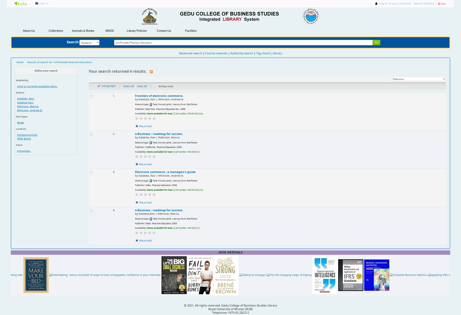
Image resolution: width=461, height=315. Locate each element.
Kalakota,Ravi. (25, 103)
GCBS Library (23, 3)
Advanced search (190, 53)
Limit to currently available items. (37, 86)
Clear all (142, 86)
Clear (443, 3)
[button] (41, 3)
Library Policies (137, 30)
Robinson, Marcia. (28, 106)
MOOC (110, 30)
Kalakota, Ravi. (26, 99)
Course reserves (216, 53)
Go (376, 42)
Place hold (167, 86)
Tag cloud (262, 53)
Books (20, 123)
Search (73, 42)
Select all (128, 86)
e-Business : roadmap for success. (159, 134)
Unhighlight (108, 86)
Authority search (241, 53)
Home (20, 62)
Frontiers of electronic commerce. (159, 96)
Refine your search (46, 71)
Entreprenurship (27, 135)
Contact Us (164, 30)
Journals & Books (83, 30)
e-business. (24, 151)
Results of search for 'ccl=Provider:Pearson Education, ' (60, 62)
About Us (29, 30)
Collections (56, 30)
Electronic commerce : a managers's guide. (165, 172)
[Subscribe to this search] (151, 71)
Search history (424, 3)
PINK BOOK (24, 139)
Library (277, 53)
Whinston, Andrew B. (29, 110)
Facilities (191, 30)
